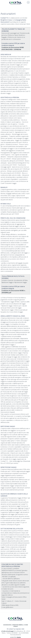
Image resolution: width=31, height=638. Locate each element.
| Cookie (25, 625)
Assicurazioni (7, 625)
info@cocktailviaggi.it (8, 631)
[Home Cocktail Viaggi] (15, 3)
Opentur (19, 637)
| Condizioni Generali (17, 625)
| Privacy (15, 626)
